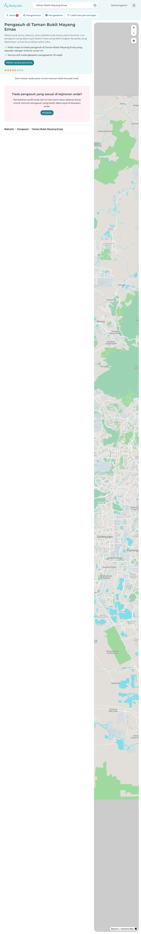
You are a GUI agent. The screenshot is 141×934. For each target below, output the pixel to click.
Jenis (13, 15)
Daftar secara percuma (19, 62)
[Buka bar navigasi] (134, 5)
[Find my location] (134, 40)
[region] (116, 477)
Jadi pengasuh (119, 5)
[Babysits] (13, 5)
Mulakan (47, 112)
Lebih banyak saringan (83, 15)
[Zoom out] (134, 33)
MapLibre (114, 929)
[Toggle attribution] (135, 928)
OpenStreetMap (127, 929)
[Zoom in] (134, 27)
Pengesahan (55, 15)
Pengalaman (33, 15)
